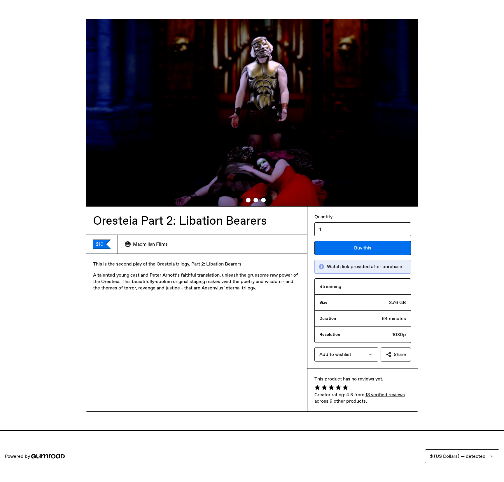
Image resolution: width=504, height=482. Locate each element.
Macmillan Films (150, 244)
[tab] (240, 200)
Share (400, 354)
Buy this (362, 248)
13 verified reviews (385, 394)
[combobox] (346, 354)
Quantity (323, 216)
